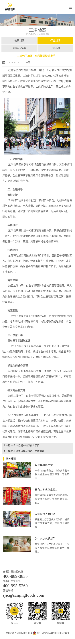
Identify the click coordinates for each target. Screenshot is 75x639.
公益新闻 (55, 48)
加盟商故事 (19, 48)
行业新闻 (55, 40)
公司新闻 (19, 40)
